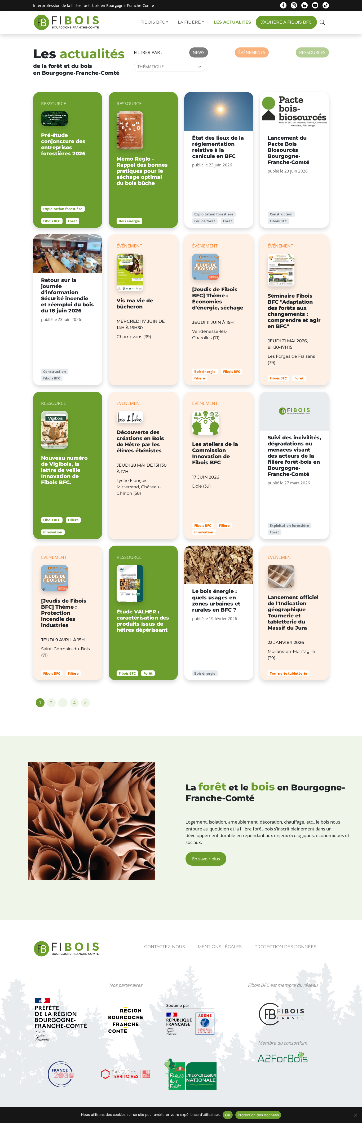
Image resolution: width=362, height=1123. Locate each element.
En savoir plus (206, 859)
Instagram (294, 5)
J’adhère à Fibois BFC (286, 22)
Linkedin (304, 5)
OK (227, 1115)
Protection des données (285, 946)
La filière (189, 22)
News (199, 52)
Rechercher (323, 23)
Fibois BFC (152, 22)
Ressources (312, 52)
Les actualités (232, 22)
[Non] (355, 1115)
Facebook (283, 5)
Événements (251, 52)
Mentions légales (220, 946)
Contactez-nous (164, 946)
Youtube (315, 5)
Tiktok (326, 5)
